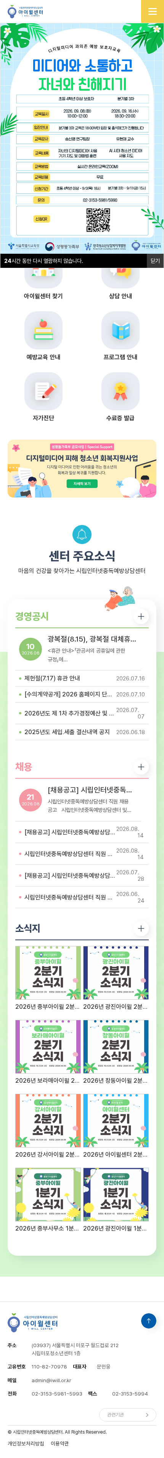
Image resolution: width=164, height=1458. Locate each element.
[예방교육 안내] (43, 330)
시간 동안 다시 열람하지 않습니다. (43, 261)
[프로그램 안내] (120, 330)
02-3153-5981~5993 (57, 1394)
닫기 (155, 261)
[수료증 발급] (120, 391)
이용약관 (60, 1443)
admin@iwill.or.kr (51, 1380)
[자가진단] (43, 391)
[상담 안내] (120, 269)
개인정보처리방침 (26, 1443)
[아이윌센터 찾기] (43, 269)
